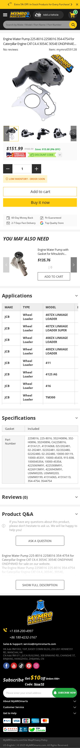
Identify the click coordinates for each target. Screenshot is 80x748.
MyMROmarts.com (13, 740)
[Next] (71, 4)
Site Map (28, 740)
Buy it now (40, 202)
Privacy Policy (40, 740)
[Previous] (9, 4)
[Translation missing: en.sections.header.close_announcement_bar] (77, 4)
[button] (42, 267)
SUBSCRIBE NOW (67, 692)
